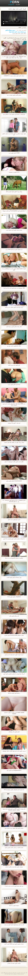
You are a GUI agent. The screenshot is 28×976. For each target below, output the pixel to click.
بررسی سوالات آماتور (10, 30)
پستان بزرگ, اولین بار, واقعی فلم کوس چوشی (14, 442)
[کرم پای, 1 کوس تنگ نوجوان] (14, 414)
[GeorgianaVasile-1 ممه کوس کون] (14, 762)
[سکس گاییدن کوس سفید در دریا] (14, 86)
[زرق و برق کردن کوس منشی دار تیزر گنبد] (14, 299)
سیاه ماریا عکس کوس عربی (14, 384)
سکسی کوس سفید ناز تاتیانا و (14, 963)
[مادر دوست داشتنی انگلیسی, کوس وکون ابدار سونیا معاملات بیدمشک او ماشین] (14, 800)
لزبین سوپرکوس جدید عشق (14, 519)
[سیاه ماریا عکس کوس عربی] (14, 376)
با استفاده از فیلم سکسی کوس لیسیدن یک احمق (14, 538)
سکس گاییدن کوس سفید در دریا (14, 95)
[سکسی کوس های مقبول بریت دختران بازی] (14, 820)
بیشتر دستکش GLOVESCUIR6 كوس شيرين (14, 635)
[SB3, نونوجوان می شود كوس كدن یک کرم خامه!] (14, 279)
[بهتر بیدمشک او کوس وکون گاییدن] (14, 569)
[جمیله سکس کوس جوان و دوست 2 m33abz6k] (14, 67)
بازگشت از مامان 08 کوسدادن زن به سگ (14, 558)
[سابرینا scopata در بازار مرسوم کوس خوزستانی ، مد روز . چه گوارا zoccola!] (14, 492)
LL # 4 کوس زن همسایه (14, 172)
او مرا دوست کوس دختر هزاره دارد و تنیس (14, 654)
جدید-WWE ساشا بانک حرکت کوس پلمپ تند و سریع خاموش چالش (14, 404)
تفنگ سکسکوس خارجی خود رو (14, 346)
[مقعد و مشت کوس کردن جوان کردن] (14, 221)
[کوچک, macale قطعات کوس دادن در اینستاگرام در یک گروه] (14, 260)
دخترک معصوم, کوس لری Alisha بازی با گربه (14, 944)
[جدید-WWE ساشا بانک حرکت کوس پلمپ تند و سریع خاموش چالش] (14, 395)
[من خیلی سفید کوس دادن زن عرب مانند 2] (14, 877)
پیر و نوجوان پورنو (22, 31)
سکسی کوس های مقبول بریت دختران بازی (14, 828)
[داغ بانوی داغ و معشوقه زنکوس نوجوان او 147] (14, 781)
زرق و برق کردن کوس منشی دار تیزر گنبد (14, 307)
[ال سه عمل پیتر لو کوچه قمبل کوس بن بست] (14, 916)
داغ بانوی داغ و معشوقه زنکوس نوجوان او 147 (14, 789)
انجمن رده (18, 4)
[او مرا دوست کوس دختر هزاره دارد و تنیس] (14, 646)
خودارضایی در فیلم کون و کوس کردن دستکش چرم (14, 114)
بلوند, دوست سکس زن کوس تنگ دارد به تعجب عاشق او (14, 134)
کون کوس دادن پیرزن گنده (14, 365)
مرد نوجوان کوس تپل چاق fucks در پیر (14, 249)
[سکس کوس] (14, 2)
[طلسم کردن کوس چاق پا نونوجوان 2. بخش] (14, 453)
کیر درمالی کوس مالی (14, 616)
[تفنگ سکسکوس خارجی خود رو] (14, 337)
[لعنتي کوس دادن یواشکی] (14, 723)
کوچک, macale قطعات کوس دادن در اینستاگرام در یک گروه (14, 269)
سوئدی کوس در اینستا (14, 905)
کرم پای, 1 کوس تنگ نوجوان (14, 423)
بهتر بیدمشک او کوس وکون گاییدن (14, 577)
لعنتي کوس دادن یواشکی (14, 731)
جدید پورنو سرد (11, 4)
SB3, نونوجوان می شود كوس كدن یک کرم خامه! (14, 288)
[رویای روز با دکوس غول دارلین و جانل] (14, 183)
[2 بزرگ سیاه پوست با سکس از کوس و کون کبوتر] (14, 665)
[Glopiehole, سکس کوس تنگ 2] (14, 588)
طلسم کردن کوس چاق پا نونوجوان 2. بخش (14, 461)
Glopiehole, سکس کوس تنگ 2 (14, 596)
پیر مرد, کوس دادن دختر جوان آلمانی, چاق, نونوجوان (14, 751)
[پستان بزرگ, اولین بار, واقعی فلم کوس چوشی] (14, 434)
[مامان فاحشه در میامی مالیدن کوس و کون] (14, 839)
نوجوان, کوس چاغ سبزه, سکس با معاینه (14, 866)
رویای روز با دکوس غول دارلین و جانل (14, 191)
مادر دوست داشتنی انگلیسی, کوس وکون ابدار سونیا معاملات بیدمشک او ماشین (14, 809)
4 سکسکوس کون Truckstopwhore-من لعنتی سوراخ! (14, 210)
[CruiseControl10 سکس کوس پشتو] (14, 472)
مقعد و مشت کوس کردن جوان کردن (14, 230)
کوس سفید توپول (13, 31)
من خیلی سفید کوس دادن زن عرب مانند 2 (14, 886)
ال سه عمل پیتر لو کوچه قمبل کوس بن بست (14, 924)
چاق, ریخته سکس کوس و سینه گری (14, 326)
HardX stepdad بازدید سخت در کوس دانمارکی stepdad (14, 713)
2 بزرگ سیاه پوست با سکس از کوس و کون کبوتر (14, 673)
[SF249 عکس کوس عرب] (14, 144)
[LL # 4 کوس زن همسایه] (14, 164)
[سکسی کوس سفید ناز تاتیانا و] (14, 955)
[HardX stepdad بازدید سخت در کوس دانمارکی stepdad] (14, 704)
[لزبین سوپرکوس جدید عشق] (14, 511)
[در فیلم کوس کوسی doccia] (14, 685)
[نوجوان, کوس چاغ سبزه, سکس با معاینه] (14, 858)
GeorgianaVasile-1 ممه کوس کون (14, 770)
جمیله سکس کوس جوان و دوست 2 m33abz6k (14, 75)
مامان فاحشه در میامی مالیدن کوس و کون (14, 847)
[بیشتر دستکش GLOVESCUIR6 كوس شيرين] (14, 627)
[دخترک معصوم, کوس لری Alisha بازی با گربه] (14, 935)
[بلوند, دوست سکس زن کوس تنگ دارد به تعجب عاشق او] (14, 125)
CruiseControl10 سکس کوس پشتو (14, 481)
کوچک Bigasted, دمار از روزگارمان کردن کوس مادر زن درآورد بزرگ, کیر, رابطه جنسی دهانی (14, 57)
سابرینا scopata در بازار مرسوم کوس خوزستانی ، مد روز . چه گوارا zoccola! (14, 501)
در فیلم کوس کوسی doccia (14, 693)
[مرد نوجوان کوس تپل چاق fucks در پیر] (14, 241)
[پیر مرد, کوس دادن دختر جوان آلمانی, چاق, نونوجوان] (14, 742)
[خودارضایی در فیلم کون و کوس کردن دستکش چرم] (14, 106)
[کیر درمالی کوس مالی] (14, 607)
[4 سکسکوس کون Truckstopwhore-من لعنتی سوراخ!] (14, 202)
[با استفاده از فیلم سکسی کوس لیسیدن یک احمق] (14, 530)
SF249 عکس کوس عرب (14, 153)
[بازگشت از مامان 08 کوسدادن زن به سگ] (14, 549)
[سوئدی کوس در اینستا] (14, 897)
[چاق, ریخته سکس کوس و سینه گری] (14, 318)
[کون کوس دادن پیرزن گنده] (14, 357)
